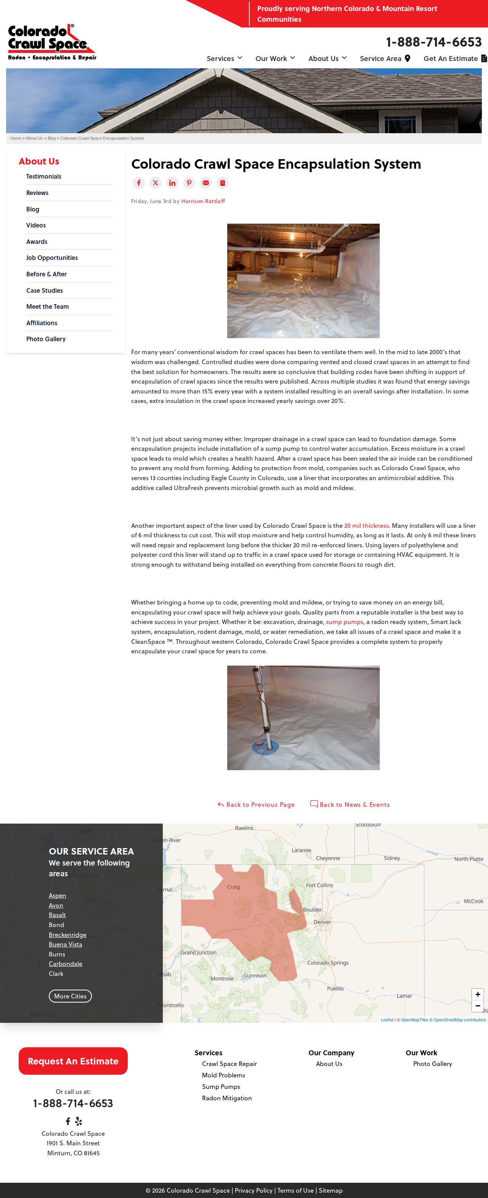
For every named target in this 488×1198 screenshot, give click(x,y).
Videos (36, 225)
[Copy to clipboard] (223, 183)
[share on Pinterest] (189, 183)
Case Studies (44, 290)
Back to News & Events (354, 804)
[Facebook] (67, 1121)
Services (221, 58)
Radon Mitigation (227, 1098)
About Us (324, 58)
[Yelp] (78, 1121)
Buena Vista (65, 944)
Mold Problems (223, 1075)
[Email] (206, 183)
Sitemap (331, 1190)
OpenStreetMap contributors (459, 1019)
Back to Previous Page (260, 804)
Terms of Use (296, 1190)
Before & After (46, 273)
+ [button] (477, 994)
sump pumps (344, 622)
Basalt (57, 915)
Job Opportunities (52, 257)
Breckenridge (68, 934)
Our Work (272, 58)
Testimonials (43, 176)
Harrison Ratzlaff (203, 201)
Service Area (380, 58)
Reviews (37, 192)
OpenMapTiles (414, 1019)
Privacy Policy (254, 1190)
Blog (32, 209)
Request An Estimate (73, 1060)
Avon (56, 905)
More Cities (70, 996)
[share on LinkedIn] (172, 183)
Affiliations (41, 322)
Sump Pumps (221, 1086)
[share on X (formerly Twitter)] (155, 183)
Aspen (57, 895)
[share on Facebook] (139, 183)
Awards (36, 241)
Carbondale (65, 963)
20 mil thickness (366, 525)
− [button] (477, 1006)
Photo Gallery (46, 338)
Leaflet (387, 1019)
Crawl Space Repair (229, 1063)
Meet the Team (47, 306)
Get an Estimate (451, 58)
